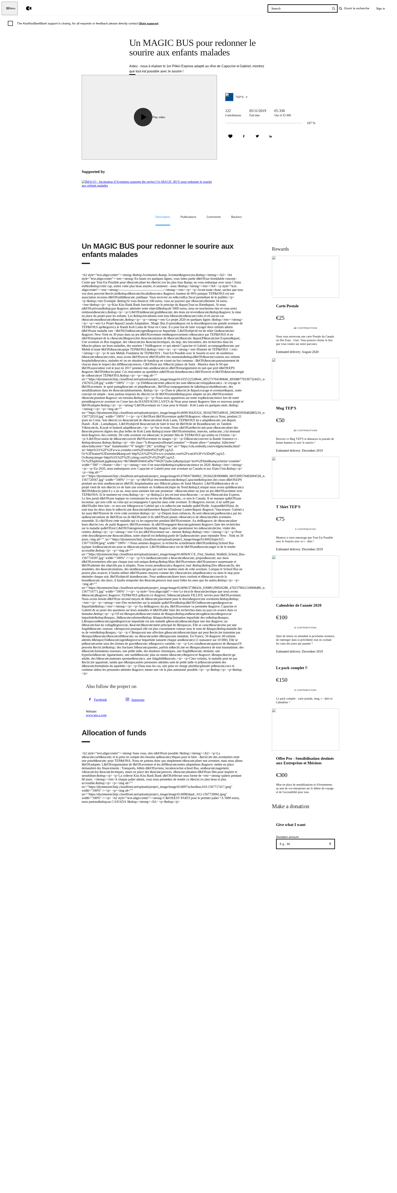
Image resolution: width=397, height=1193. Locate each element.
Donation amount (287, 837)
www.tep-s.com (96, 715)
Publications (188, 216)
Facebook (100, 699)
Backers (236, 216)
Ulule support (148, 23)
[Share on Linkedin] (270, 136)
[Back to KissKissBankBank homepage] (26, 8)
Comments (214, 216)
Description (162, 216)
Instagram (138, 700)
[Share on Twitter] (257, 136)
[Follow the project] (230, 136)
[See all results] (333, 8)
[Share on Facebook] (244, 136)
